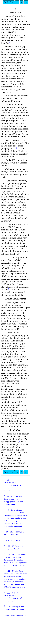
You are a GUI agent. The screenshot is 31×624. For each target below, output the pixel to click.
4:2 (8, 496)
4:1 (8, 480)
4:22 (8, 571)
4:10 (7, 540)
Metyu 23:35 (15, 532)
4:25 (8, 593)
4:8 (8, 510)
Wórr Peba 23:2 (19, 565)
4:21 (8, 554)
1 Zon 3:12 (14, 534)
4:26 (8, 607)
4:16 (8, 546)
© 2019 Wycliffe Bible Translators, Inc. (15, 615)
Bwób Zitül (9, 2)
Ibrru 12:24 (15, 540)
